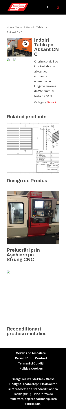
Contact (41, 358)
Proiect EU (22, 358)
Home (10, 27)
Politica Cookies (31, 368)
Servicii (20, 27)
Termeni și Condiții (31, 363)
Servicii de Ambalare (31, 353)
